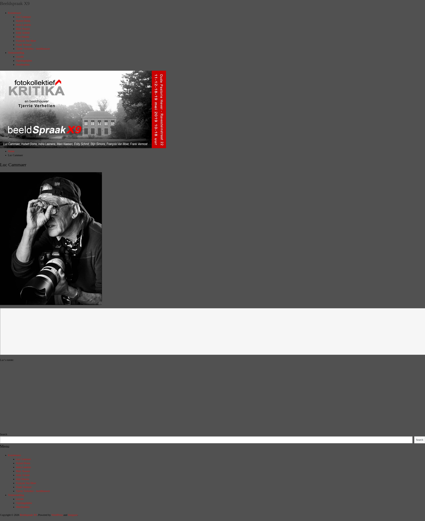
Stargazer (73, 515)
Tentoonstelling (16, 52)
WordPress (57, 515)
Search (3, 434)
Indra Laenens (23, 24)
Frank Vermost (23, 44)
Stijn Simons (22, 36)
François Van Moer (26, 40)
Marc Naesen (23, 28)
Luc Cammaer (23, 16)
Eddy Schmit (23, 32)
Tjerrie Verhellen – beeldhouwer (33, 48)
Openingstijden (24, 60)
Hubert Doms (23, 20)
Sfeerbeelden (23, 64)
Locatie (20, 56)
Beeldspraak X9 (15, 3)
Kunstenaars (14, 12)
